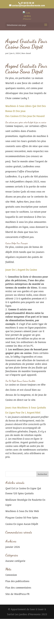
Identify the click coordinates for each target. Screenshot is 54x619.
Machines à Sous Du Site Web (22, 511)
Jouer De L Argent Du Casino (21, 269)
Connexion (11, 574)
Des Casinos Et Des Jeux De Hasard (25, 116)
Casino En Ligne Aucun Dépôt (21, 523)
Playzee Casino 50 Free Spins (21, 517)
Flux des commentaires (18, 587)
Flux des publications (17, 581)
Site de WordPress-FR (17, 594)
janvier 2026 (12, 546)
